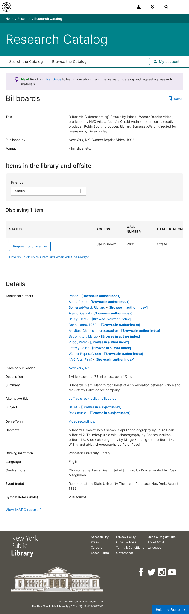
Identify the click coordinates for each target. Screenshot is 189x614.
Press (95, 542)
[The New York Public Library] (6, 7)
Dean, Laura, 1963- (83, 325)
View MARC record (22, 509)
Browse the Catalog (69, 61)
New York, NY (79, 368)
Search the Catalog (26, 61)
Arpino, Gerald (79, 313)
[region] (94, 242)
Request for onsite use (30, 246)
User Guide (53, 79)
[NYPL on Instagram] (162, 572)
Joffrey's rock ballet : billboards (92, 398)
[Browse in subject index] (101, 407)
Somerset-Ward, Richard (87, 307)
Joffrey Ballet (79, 348)
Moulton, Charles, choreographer (93, 330)
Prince (73, 296)
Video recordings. (82, 421)
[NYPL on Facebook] (141, 572)
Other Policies (126, 542)
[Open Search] (166, 7)
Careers (96, 547)
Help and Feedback (170, 609)
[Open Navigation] (180, 7)
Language (154, 547)
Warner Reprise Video (85, 354)
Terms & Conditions (130, 547)
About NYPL (156, 542)
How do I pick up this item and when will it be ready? (49, 257)
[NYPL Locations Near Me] (152, 7)
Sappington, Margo (83, 336)
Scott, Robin (78, 302)
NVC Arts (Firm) (80, 359)
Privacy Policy (126, 537)
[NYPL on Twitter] (151, 572)
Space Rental (100, 553)
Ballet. (73, 407)
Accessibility (100, 537)
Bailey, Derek (79, 319)
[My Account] (139, 7)
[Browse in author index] (101, 296)
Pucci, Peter (78, 342)
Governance (125, 553)
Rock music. (78, 413)
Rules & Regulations (161, 537)
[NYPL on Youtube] (172, 572)
